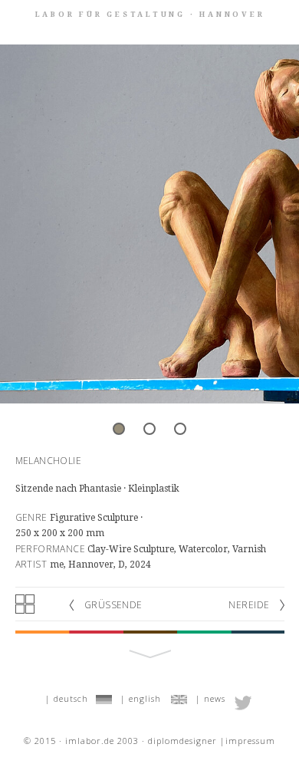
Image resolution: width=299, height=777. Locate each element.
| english (140, 698)
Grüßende (113, 604)
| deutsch (66, 698)
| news (210, 698)
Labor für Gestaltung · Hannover (150, 14)
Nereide (248, 604)
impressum (250, 740)
